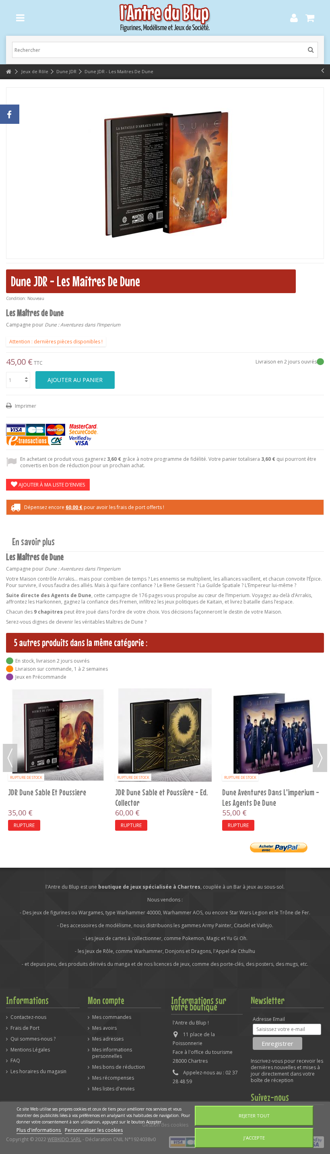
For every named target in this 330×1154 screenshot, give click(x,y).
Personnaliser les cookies (94, 1130)
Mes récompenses (113, 1078)
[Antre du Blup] (165, 18)
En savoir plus (33, 542)
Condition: (16, 298)
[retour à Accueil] (8, 72)
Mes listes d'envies (113, 1089)
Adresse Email (269, 1019)
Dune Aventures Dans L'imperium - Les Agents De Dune (270, 797)
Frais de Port (24, 1028)
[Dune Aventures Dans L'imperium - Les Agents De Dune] (272, 735)
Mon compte (106, 1000)
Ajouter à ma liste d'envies (51, 484)
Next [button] (320, 758)
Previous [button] (10, 758)
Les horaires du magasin (38, 1071)
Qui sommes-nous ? (33, 1039)
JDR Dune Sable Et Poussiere (47, 792)
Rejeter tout (254, 1116)
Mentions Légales (30, 1050)
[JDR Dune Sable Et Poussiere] (58, 735)
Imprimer (25, 405)
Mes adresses (108, 1039)
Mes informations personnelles (112, 1053)
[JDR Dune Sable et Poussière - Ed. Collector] (165, 735)
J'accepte (254, 1138)
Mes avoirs (104, 1028)
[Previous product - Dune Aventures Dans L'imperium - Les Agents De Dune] (322, 70)
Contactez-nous (28, 1017)
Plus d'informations (39, 1130)
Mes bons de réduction (118, 1067)
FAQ (15, 1060)
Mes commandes (111, 1017)
